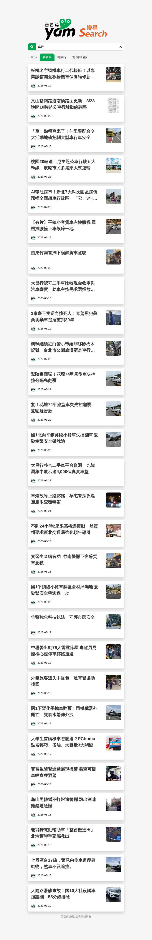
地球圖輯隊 (79, 57)
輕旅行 (61, 57)
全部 (34, 57)
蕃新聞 (47, 57)
